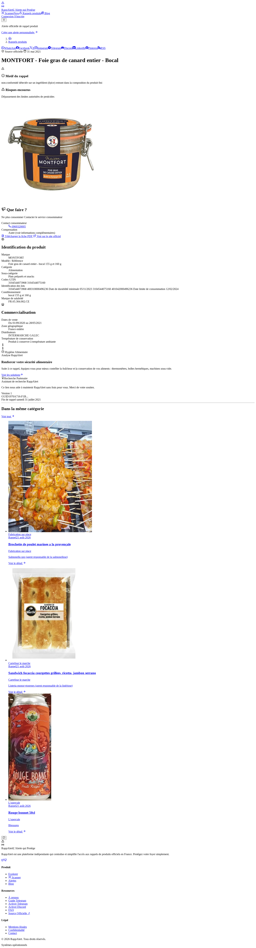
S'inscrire (19, 16)
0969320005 (18, 226)
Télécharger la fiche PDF (18, 236)
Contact (12, 933)
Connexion (7, 16)
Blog (11, 883)
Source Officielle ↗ (19, 913)
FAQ (11, 910)
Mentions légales (17, 926)
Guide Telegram (17, 900)
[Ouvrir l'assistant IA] (3, 838)
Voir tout (6, 416)
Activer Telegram (18, 903)
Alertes (12, 880)
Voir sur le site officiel (48, 236)
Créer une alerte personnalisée (18, 32)
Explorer (13, 874)
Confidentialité (16, 930)
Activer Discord (17, 906)
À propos (13, 897)
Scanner (16, 877)
